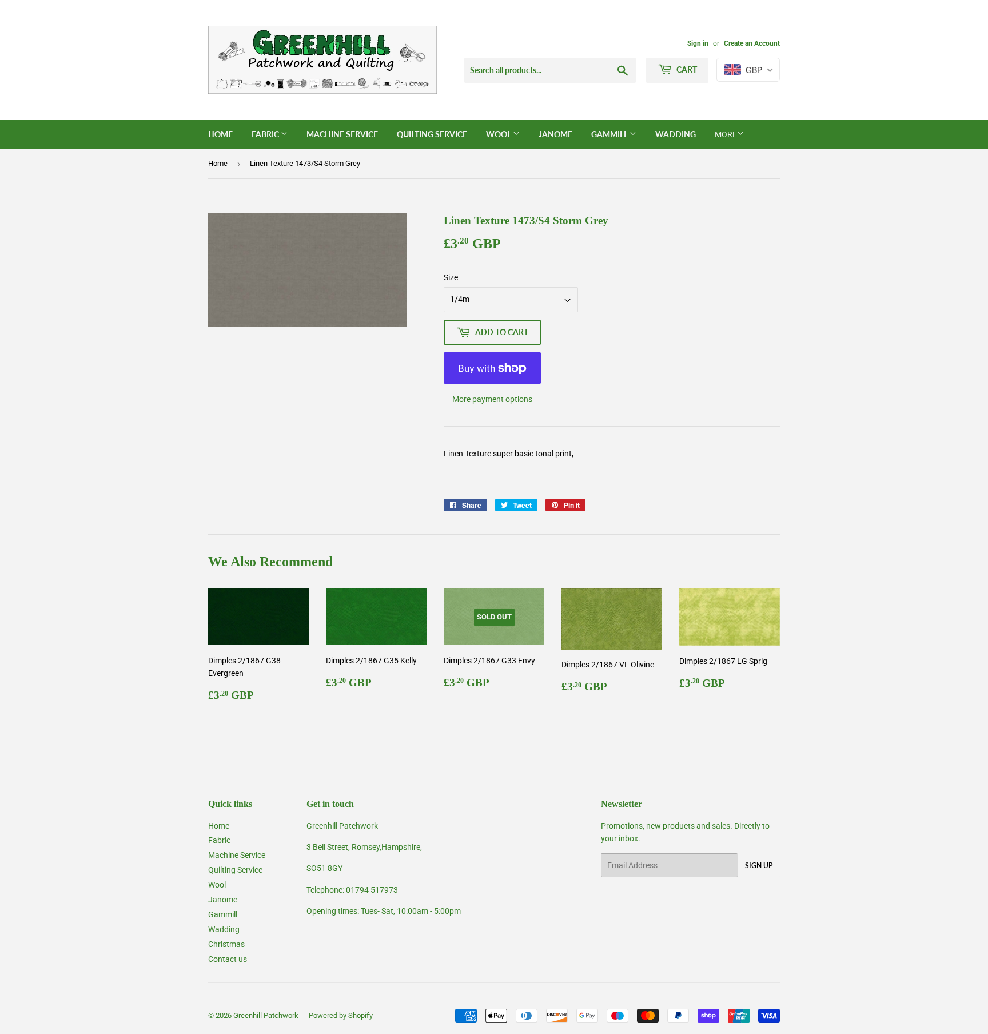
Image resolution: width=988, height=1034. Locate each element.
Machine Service (342, 134)
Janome (555, 134)
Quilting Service (432, 134)
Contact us (227, 959)
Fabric (266, 134)
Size (451, 277)
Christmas (226, 944)
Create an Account (752, 43)
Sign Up (758, 865)
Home (220, 134)
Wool (499, 134)
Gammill (610, 134)
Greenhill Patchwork (265, 1015)
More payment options (492, 399)
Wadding (675, 134)
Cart (686, 69)
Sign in (697, 43)
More (726, 134)
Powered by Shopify (341, 1015)
